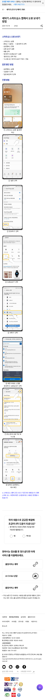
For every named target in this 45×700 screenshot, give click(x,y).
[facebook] (24, 667)
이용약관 (4, 617)
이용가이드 (34, 621)
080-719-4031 (12, 651)
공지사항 (20, 621)
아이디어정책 (5, 621)
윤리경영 (23, 617)
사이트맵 (14, 621)
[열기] (40, 687)
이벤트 (27, 621)
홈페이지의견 (31, 617)
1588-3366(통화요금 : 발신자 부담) (17, 648)
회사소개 (4, 626)
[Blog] (11, 667)
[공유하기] (41, 26)
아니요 (28, 536)
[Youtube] (4, 667)
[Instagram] (17, 667)
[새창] (7, 679)
